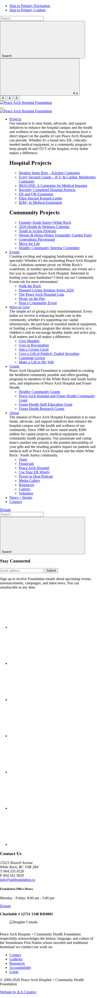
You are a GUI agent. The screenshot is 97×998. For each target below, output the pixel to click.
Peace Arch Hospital (34, 468)
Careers (24, 489)
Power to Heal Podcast (36, 476)
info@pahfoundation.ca (17, 880)
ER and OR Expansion (36, 194)
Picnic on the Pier (32, 299)
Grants (14, 366)
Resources (26, 485)
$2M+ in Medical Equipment (40, 202)
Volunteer (26, 493)
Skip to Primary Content (27, 10)
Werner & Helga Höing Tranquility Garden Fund (55, 235)
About (14, 413)
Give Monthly (29, 341)
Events (14, 252)
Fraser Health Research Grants (41, 409)
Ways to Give (19, 307)
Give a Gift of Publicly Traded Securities (49, 354)
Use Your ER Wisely (34, 472)
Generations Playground (37, 239)
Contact (15, 955)
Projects (15, 119)
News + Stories (20, 497)
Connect (15, 502)
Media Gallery (29, 481)
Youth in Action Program (37, 231)
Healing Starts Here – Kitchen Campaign (49, 173)
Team (23, 459)
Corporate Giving (32, 358)
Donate (5, 510)
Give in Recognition (34, 345)
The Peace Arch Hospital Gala (41, 294)
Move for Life (29, 244)
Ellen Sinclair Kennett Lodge (40, 198)
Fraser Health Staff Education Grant (45, 404)
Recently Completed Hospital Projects (47, 190)
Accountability (20, 968)
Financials (26, 464)
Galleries (16, 959)
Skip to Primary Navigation (29, 6)
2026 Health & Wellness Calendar (44, 227)
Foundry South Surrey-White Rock (45, 222)
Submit (51, 570)
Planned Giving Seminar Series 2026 (46, 290)
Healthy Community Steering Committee (49, 248)
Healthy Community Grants (39, 392)
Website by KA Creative (18, 992)
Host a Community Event (38, 303)
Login (13, 972)
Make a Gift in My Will (36, 362)
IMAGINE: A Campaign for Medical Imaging (53, 186)
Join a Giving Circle (34, 349)
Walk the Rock (30, 286)
